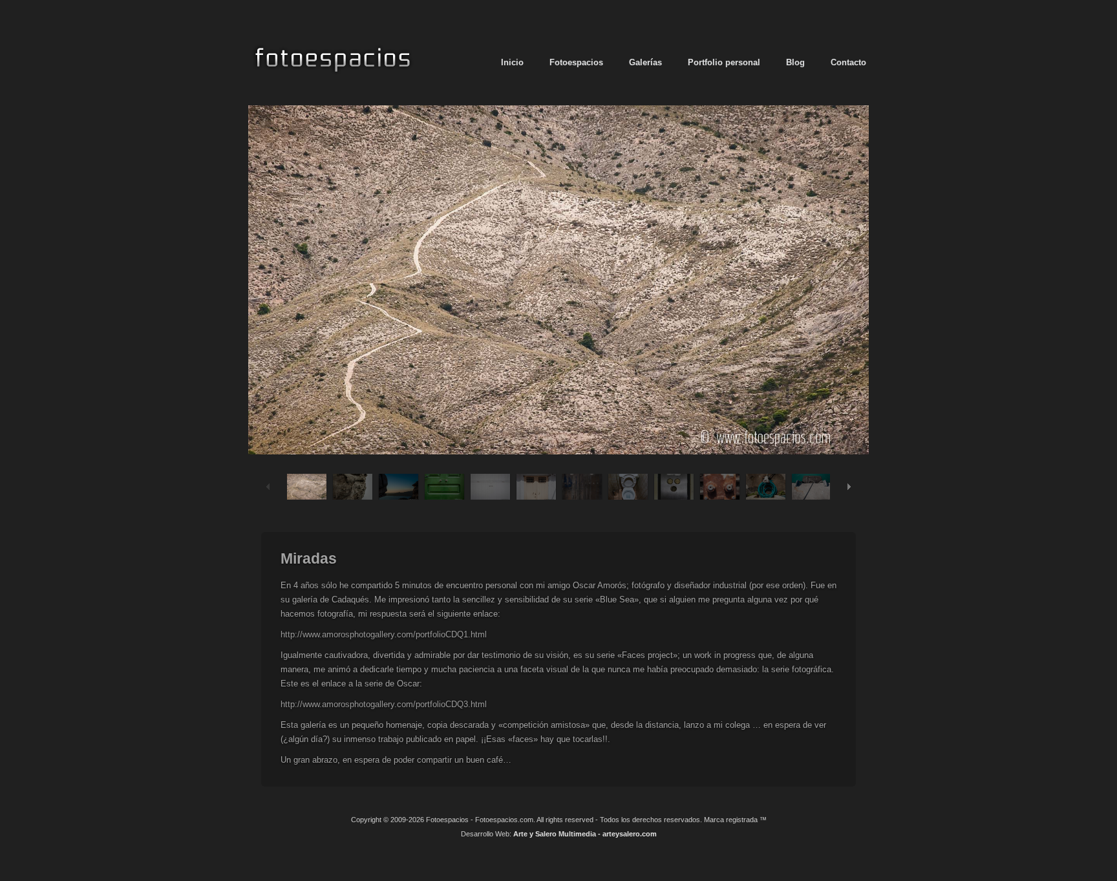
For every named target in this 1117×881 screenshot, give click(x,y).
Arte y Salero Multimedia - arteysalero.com (585, 834)
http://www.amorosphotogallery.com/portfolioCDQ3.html (384, 704)
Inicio (512, 62)
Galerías (645, 62)
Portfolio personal (724, 62)
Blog (795, 62)
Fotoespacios (576, 62)
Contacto (848, 62)
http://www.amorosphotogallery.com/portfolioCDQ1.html (384, 634)
